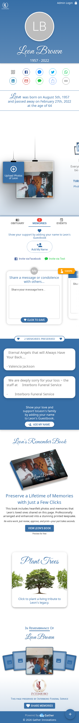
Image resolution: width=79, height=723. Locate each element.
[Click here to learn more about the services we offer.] (39, 688)
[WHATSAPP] (66, 72)
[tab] (17, 221)
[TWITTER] (52, 72)
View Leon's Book (39, 528)
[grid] (39, 169)
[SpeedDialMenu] (70, 714)
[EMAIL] (26, 81)
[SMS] (39, 81)
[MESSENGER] (39, 72)
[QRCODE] (13, 72)
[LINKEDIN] (13, 81)
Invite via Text (56, 258)
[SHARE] (52, 81)
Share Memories (41, 705)
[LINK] (66, 81)
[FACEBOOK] (26, 72)
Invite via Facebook (29, 258)
